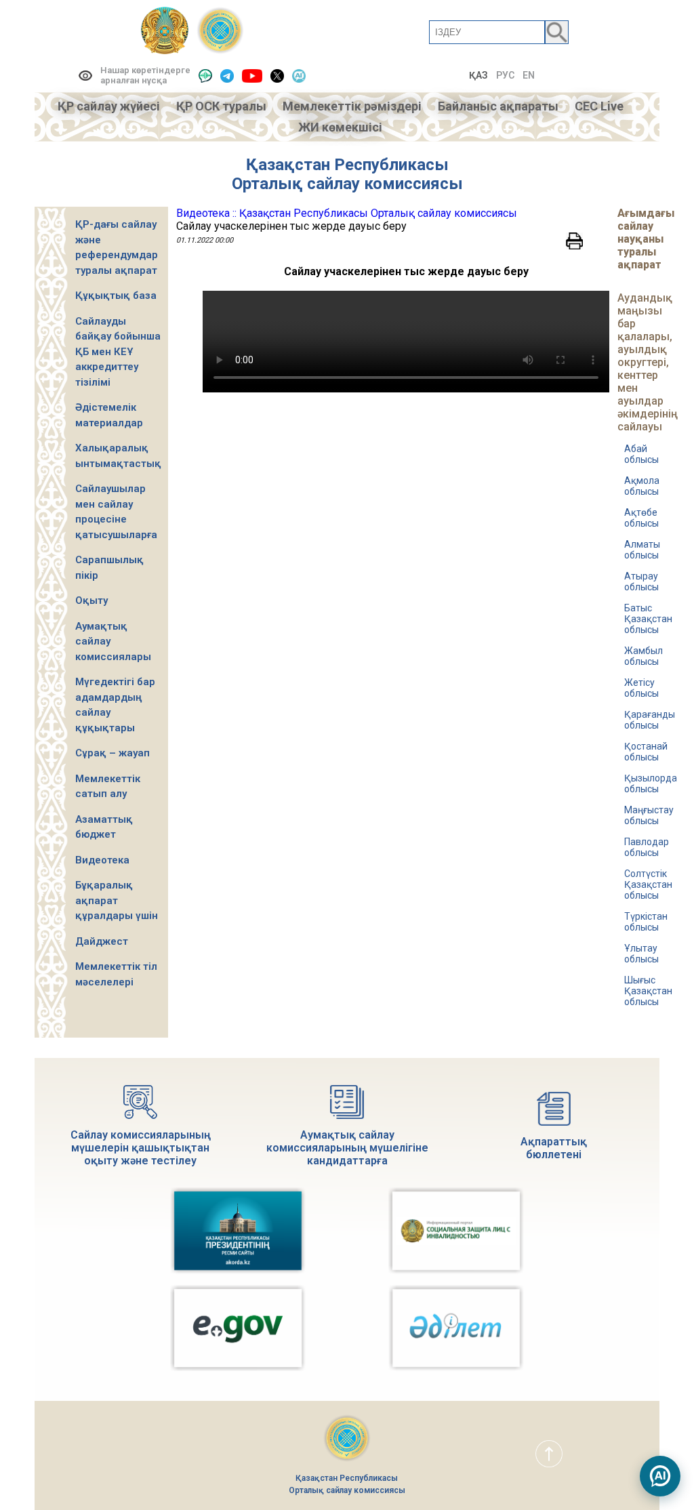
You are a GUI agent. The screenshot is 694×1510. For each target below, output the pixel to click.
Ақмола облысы (641, 486)
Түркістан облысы (646, 922)
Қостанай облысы (646, 751)
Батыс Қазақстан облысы (648, 619)
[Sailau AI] (299, 75)
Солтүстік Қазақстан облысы (648, 884)
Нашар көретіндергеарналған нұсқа (145, 75)
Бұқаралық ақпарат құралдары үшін (116, 900)
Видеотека (102, 860)
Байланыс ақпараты (498, 106)
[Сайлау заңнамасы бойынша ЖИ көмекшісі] (660, 1476)
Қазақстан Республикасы (347, 164)
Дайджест (101, 941)
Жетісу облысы (641, 688)
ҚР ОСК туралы (221, 106)
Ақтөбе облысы (641, 518)
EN (529, 75)
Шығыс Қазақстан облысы (648, 991)
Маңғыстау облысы (649, 815)
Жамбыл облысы (643, 656)
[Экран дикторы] (205, 75)
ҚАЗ (478, 75)
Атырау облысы (641, 581)
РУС (505, 75)
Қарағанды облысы (649, 720)
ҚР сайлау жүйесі (109, 106)
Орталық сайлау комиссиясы (347, 183)
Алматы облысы (642, 549)
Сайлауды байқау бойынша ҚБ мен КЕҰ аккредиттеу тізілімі (118, 351)
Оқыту (91, 600)
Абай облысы (641, 454)
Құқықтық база (116, 295)
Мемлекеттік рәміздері (352, 106)
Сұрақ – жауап (112, 753)
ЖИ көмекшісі (340, 127)
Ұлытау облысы (641, 953)
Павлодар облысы (646, 847)
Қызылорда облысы (650, 783)
